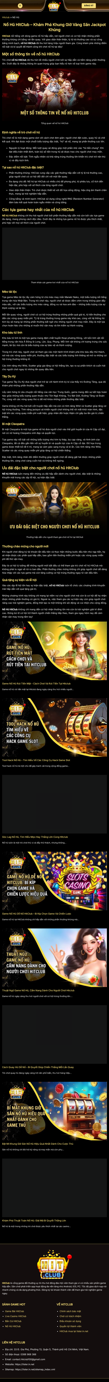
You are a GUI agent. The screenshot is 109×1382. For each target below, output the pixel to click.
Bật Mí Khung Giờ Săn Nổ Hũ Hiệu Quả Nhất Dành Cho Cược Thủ (37, 1143)
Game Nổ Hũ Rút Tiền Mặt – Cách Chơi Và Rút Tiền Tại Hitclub (36, 683)
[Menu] (20, 5)
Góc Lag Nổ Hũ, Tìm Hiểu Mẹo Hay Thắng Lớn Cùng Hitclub (35, 836)
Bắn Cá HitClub (13, 1321)
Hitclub (6, 17)
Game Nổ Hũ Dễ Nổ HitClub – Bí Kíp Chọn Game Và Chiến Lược (36, 913)
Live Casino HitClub (15, 1316)
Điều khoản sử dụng (70, 1321)
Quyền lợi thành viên (70, 1326)
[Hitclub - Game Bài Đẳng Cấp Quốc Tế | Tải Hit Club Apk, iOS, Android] (54, 5)
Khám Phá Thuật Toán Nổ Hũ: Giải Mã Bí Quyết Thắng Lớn (34, 1220)
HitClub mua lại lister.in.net (74, 1331)
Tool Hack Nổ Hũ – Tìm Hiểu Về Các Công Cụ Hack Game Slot (36, 760)
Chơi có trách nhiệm (70, 1316)
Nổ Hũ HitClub (13, 1326)
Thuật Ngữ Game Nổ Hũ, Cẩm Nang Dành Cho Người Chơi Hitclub (38, 990)
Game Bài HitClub (14, 1311)
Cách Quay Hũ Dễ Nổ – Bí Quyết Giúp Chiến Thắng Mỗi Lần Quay (38, 1067)
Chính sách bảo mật (70, 1311)
